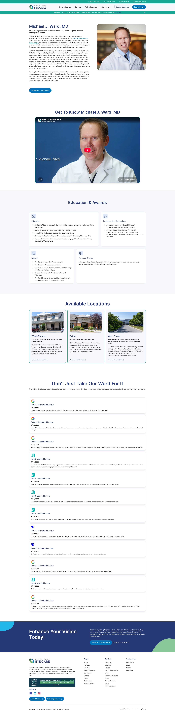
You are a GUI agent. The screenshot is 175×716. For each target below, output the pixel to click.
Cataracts (108, 662)
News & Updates (89, 683)
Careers (86, 675)
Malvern (128, 667)
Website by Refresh (62, 709)
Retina (107, 683)
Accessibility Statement (126, 709)
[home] (37, 7)
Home (61, 7)
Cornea (107, 678)
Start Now (118, 12)
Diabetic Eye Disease (111, 675)
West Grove (129, 670)
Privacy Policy (141, 709)
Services (78, 7)
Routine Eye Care (110, 681)
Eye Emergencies (110, 686)
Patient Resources (91, 7)
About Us (67, 7)
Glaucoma (108, 665)
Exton (128, 665)
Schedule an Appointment (40, 90)
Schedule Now (139, 7)
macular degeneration (80, 38)
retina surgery (34, 43)
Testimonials (87, 681)
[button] (68, 7)
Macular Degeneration (111, 670)
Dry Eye (107, 667)
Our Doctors (106, 7)
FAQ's (86, 678)
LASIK (107, 673)
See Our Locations (122, 7)
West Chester (130, 662)
